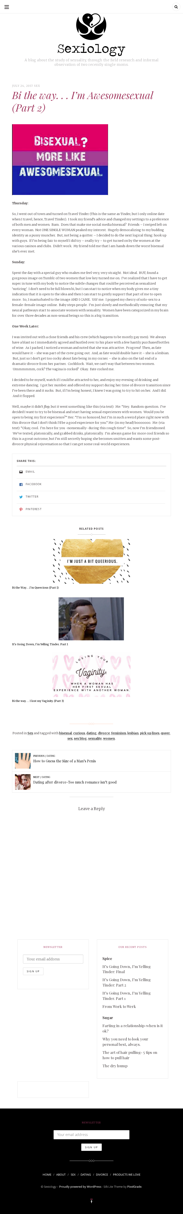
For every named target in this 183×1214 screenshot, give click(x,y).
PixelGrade (134, 1187)
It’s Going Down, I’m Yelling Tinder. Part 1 (126, 996)
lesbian (133, 733)
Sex (37, 85)
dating (91, 733)
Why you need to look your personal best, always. (125, 1041)
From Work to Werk (119, 1006)
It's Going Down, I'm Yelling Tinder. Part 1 (40, 644)
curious (79, 733)
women (109, 738)
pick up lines (149, 733)
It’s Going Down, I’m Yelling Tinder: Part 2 (126, 982)
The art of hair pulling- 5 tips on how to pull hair (129, 1055)
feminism (118, 733)
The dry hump (114, 1065)
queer (165, 733)
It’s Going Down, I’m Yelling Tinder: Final (126, 969)
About (61, 1175)
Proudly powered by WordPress (80, 1187)
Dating (86, 1175)
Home (47, 1175)
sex (70, 738)
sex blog (80, 738)
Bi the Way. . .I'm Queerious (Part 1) (35, 587)
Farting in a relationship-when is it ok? (132, 1028)
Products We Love (126, 1175)
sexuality (95, 738)
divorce (104, 733)
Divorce (102, 1175)
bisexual (65, 733)
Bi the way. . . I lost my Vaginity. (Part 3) (38, 701)
